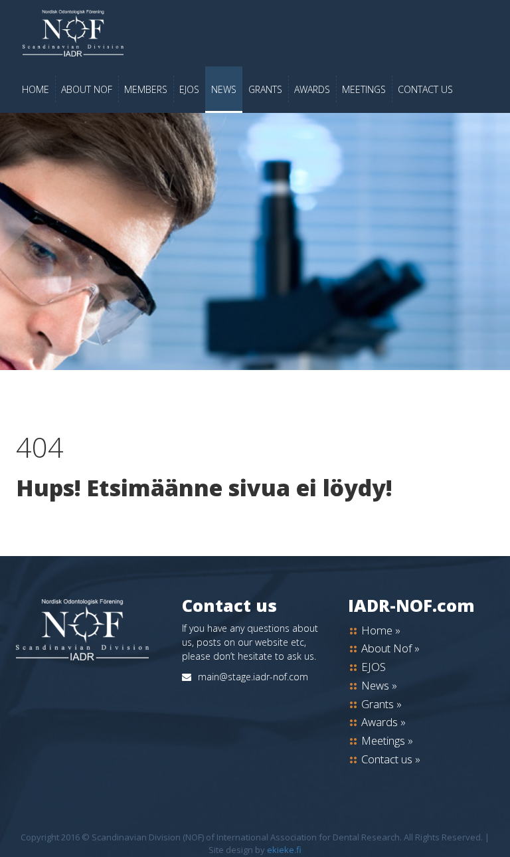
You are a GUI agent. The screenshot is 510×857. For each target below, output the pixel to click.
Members (145, 89)
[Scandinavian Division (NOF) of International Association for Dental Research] (255, 33)
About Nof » (390, 648)
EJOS (189, 89)
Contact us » (390, 759)
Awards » (383, 721)
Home (35, 89)
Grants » (381, 704)
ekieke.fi (284, 850)
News (223, 89)
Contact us (425, 89)
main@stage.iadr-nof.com (253, 676)
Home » (380, 630)
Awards (312, 89)
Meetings (364, 89)
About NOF (86, 89)
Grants (265, 89)
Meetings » (387, 740)
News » (379, 685)
